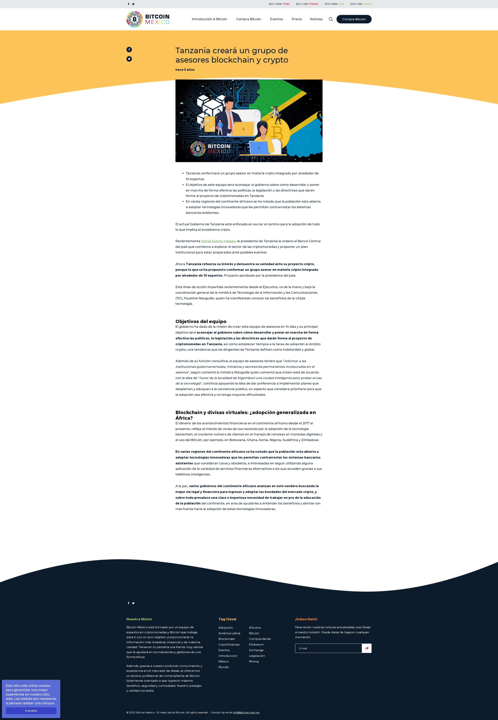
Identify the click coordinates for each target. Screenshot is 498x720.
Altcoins (255, 627)
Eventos (276, 19)
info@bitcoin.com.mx (246, 712)
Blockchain (226, 638)
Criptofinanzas (228, 644)
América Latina (229, 633)
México (223, 661)
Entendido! (31, 710)
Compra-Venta (260, 638)
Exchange (256, 650)
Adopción (225, 627)
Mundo (223, 667)
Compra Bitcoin (248, 19)
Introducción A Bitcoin (209, 19)
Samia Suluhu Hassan (218, 241)
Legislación (257, 655)
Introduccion (227, 655)
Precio (297, 19)
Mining (254, 661)
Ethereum (256, 644)
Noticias (316, 19)
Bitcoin (254, 633)
